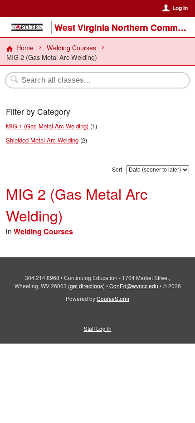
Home (25, 47)
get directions (86, 286)
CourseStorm (113, 298)
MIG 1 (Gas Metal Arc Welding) (48, 126)
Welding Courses (71, 47)
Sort (117, 169)
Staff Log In (98, 328)
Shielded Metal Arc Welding (42, 140)
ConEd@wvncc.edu (133, 286)
